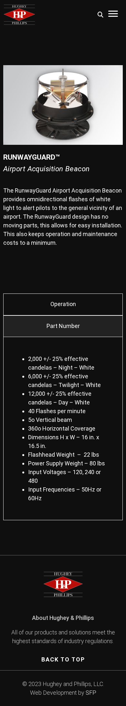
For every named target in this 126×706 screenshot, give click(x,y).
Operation (63, 304)
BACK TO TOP (63, 659)
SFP (91, 692)
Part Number (63, 326)
